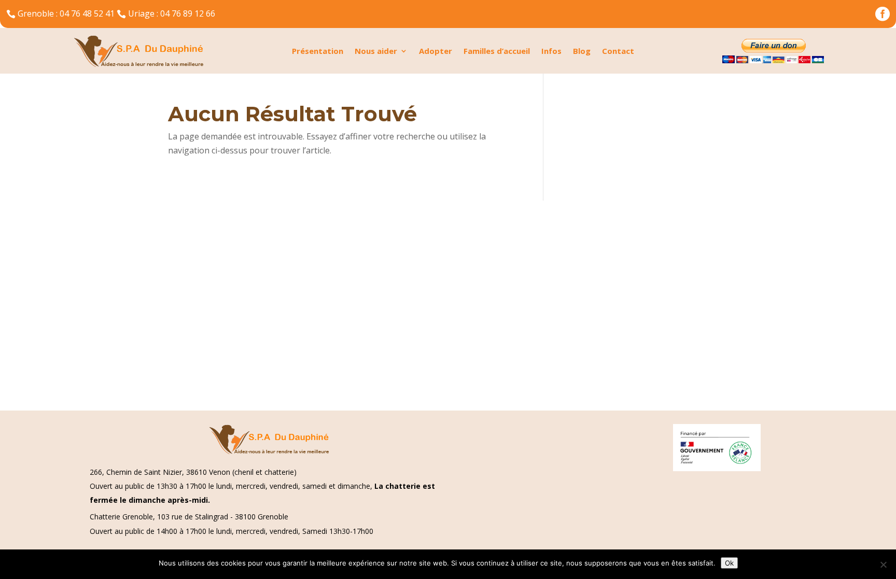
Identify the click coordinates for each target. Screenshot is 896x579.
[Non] (883, 564)
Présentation (317, 51)
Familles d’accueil (497, 51)
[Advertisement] (311, 273)
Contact (618, 51)
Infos (551, 51)
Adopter (435, 51)
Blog (582, 51)
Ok (729, 563)
